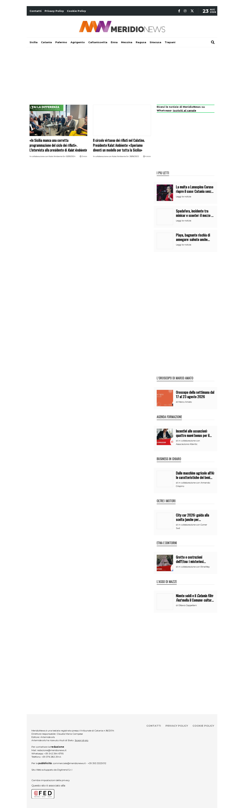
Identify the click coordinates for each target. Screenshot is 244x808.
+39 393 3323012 (97, 763)
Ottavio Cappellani (187, 605)
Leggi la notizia (183, 196)
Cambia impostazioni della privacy (50, 780)
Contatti (36, 10)
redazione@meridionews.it (52, 750)
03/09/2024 (70, 156)
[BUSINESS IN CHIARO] (169, 454)
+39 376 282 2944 (51, 756)
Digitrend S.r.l (64, 769)
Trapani (170, 42)
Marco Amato (185, 402)
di (177, 402)
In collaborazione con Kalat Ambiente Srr (47, 156)
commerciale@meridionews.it (69, 763)
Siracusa (155, 42)
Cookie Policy (76, 10)
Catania (46, 42)
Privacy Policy (54, 10)
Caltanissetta (97, 42)
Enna (114, 42)
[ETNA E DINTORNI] (167, 538)
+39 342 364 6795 (53, 753)
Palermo (61, 42)
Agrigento (78, 42)
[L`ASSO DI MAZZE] (167, 577)
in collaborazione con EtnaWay (194, 566)
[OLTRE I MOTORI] (166, 496)
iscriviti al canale (184, 110)
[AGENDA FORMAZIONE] (169, 412)
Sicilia (34, 42)
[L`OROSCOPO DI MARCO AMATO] (175, 374)
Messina (126, 42)
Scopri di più (81, 740)
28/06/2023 (134, 156)
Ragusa (141, 42)
